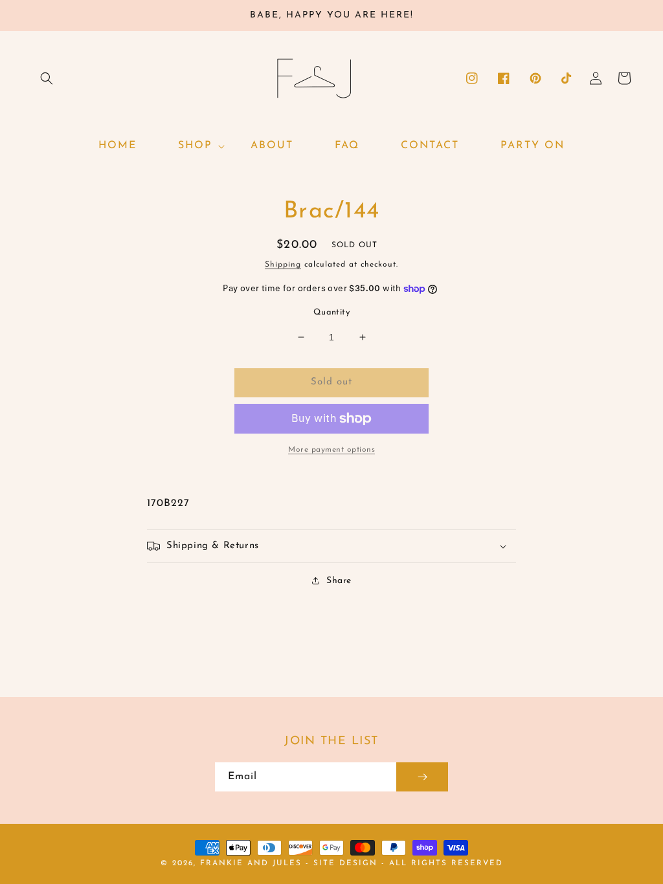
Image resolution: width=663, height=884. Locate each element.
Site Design (345, 863)
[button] (46, 78)
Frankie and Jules (253, 863)
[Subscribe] (422, 776)
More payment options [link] (331, 450)
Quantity (331, 312)
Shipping (283, 265)
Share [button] (339, 581)
